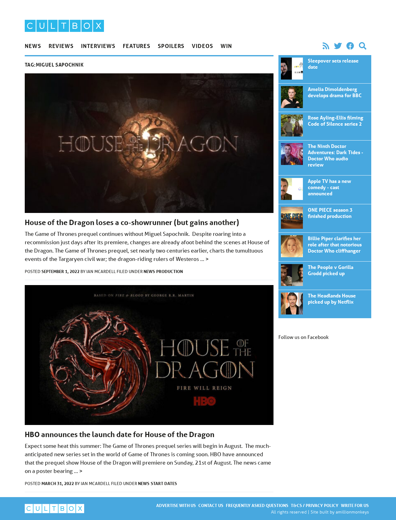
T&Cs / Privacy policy (314, 505)
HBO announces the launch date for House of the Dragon (119, 434)
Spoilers (171, 45)
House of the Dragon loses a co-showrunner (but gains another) (132, 222)
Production (169, 271)
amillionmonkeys (352, 512)
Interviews (98, 45)
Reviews (61, 45)
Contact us (210, 505)
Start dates (164, 483)
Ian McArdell (101, 271)
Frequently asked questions (257, 505)
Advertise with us (176, 505)
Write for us (355, 505)
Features (136, 45)
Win (226, 45)
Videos (202, 45)
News (33, 45)
